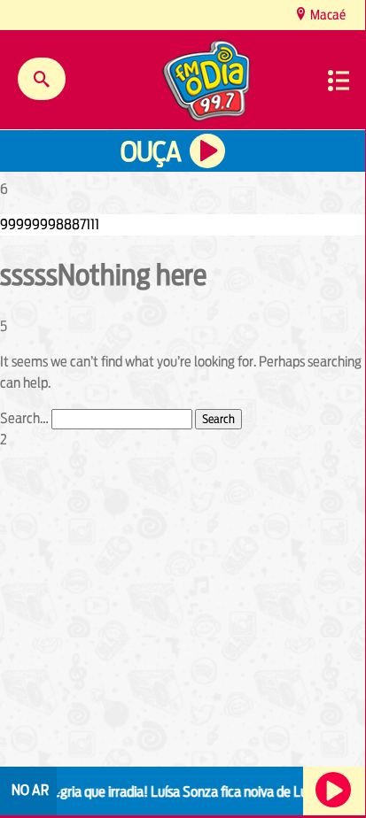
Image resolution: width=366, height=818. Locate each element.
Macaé (327, 14)
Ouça (151, 151)
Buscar (42, 79)
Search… (24, 418)
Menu (338, 80)
